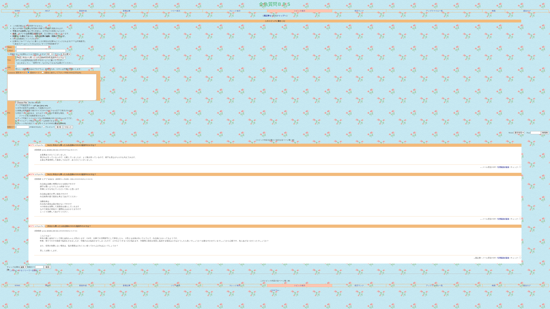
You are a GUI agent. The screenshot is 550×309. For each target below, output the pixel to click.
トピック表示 (299, 11)
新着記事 (126, 11)
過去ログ (527, 11)
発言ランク (359, 11)
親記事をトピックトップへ (275, 16)
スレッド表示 (234, 11)
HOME (17, 11)
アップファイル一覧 (434, 11)
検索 (494, 11)
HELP (47, 11)
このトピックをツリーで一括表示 (23, 270)
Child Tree (275, 290)
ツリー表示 (175, 11)
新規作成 (83, 11)
